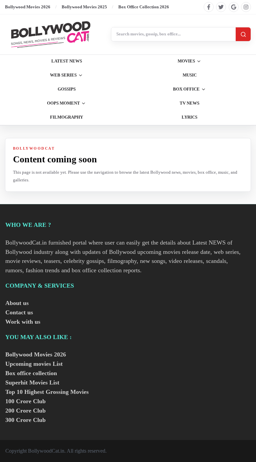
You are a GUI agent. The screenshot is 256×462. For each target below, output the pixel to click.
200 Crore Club (25, 410)
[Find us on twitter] (221, 7)
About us (17, 303)
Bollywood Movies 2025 (84, 6)
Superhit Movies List (32, 382)
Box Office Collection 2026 (143, 6)
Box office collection (31, 373)
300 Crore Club (25, 420)
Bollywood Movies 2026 (27, 6)
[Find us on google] (234, 7)
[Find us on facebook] (209, 7)
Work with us (22, 321)
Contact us (19, 312)
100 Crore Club (25, 401)
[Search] (243, 34)
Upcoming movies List (34, 363)
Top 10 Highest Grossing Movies (47, 392)
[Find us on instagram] (246, 7)
